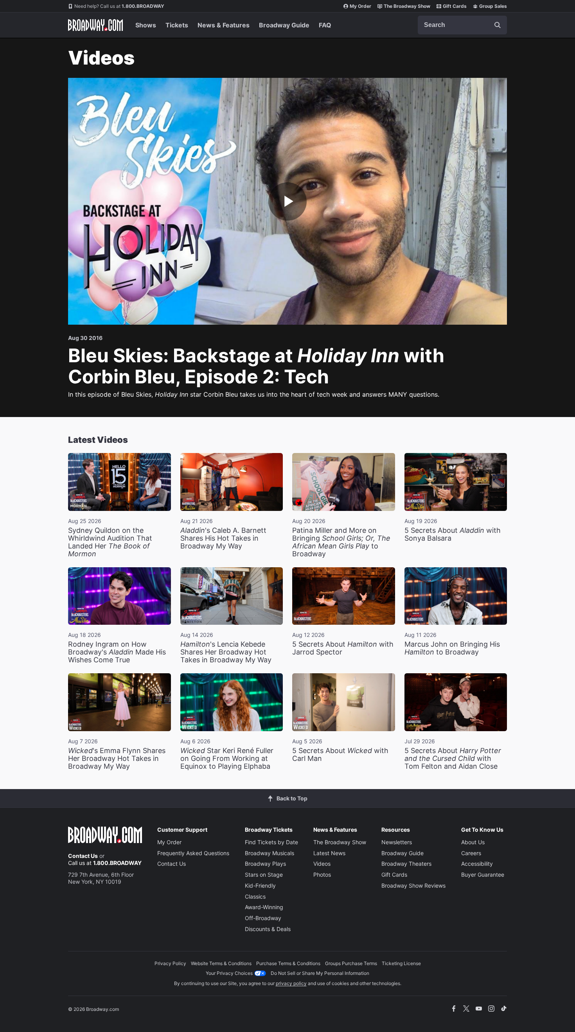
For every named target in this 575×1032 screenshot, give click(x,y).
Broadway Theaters (406, 863)
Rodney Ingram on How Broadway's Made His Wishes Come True (117, 652)
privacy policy (291, 983)
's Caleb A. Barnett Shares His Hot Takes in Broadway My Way (223, 538)
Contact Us (83, 855)
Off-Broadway (263, 918)
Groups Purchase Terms (351, 963)
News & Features (224, 25)
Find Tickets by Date (271, 842)
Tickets (176, 25)
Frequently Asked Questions (193, 853)
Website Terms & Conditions (221, 963)
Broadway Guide (284, 25)
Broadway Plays (265, 863)
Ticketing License (401, 963)
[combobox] (462, 25)
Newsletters (396, 842)
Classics (255, 896)
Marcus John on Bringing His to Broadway (452, 648)
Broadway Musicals (269, 853)
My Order (360, 6)
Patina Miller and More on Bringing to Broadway (341, 542)
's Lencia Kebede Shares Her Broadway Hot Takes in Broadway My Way (225, 652)
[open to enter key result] (497, 25)
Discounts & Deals (268, 929)
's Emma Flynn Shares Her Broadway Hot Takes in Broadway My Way (116, 758)
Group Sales (493, 6)
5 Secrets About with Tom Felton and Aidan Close (452, 758)
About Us (473, 842)
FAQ (325, 25)
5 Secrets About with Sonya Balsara (452, 534)
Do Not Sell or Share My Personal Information (320, 973)
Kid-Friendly (260, 885)
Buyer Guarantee (482, 874)
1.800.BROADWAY (119, 6)
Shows (145, 25)
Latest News (329, 853)
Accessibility (477, 863)
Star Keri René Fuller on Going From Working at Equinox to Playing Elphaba (226, 758)
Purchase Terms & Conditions (288, 963)
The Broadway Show (407, 6)
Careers (471, 853)
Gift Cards (455, 6)
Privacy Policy (170, 963)
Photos (322, 874)
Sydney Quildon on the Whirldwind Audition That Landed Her (110, 542)
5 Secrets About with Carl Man (340, 754)
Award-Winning (264, 907)
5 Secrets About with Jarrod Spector (343, 648)
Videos (322, 863)
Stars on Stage (264, 874)
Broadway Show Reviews (413, 885)
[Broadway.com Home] (95, 25)
